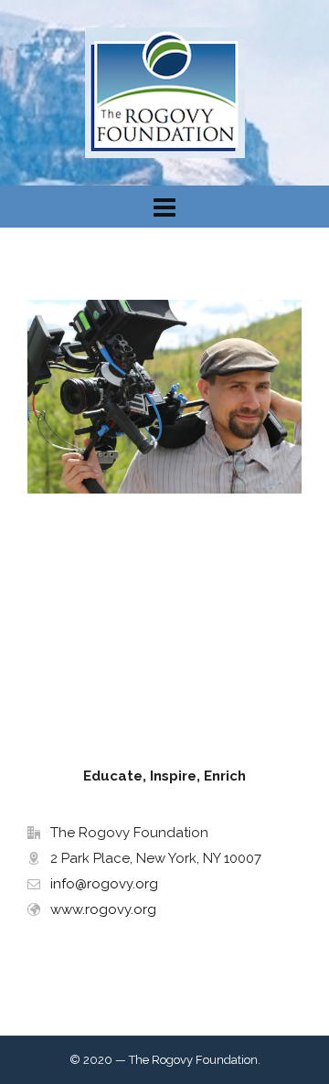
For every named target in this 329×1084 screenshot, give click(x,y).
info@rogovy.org (104, 884)
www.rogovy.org (103, 909)
